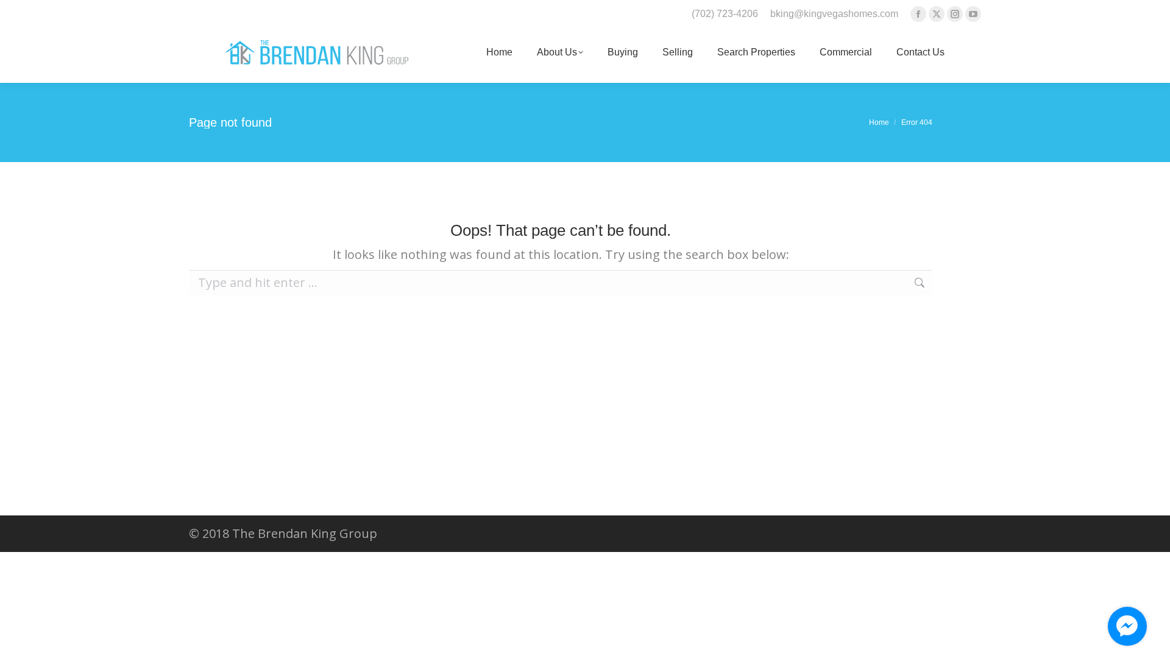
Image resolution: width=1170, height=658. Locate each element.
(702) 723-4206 (725, 14)
